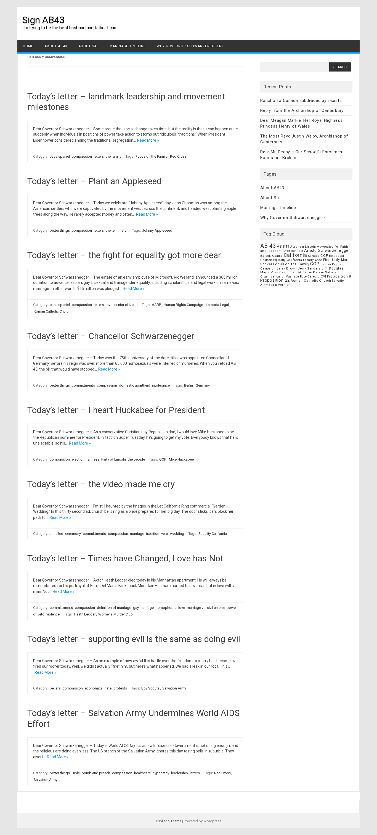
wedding (177, 534)
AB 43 (268, 245)
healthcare (142, 773)
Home (28, 46)
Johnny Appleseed (157, 230)
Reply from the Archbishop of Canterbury (302, 110)
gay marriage (143, 608)
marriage (137, 534)
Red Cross (178, 156)
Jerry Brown (286, 268)
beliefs (55, 688)
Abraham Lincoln (303, 247)
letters (99, 156)
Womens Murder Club (115, 614)
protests (120, 688)
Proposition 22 (275, 280)
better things (60, 230)
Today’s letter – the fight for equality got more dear (124, 255)
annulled (56, 534)
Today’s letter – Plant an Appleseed (94, 181)
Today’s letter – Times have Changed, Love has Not (125, 558)
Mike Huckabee (181, 459)
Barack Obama (271, 256)
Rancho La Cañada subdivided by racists (301, 100)
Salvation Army (174, 688)
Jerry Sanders (309, 268)
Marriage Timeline (128, 46)
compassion (82, 156)
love (109, 305)
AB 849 (283, 246)
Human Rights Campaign (183, 305)
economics (94, 688)
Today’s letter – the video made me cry (101, 484)
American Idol (293, 251)
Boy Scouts (150, 688)
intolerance (161, 385)
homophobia (166, 608)
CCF (324, 255)
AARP (156, 305)
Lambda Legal (217, 305)
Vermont (285, 285)
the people (136, 459)
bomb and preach (96, 773)
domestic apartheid (134, 385)
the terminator (117, 230)
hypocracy (161, 773)
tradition (152, 534)
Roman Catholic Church (52, 311)
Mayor (265, 272)
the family (113, 156)
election (78, 459)
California (295, 255)
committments (83, 385)
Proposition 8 (339, 276)
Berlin (188, 385)
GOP (162, 459)
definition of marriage (114, 608)
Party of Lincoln (113, 459)
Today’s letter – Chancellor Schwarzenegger (110, 336)
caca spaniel (60, 156)
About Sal (88, 46)
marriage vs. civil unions (206, 608)
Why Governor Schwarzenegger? (190, 46)
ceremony (73, 534)
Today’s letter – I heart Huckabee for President (116, 410)
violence (53, 614)
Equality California (212, 534)
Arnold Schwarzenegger (327, 250)
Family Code (312, 260)
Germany (203, 385)
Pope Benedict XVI (313, 276)
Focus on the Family (151, 156)
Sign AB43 (43, 19)
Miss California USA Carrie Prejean (297, 272)
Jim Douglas (333, 268)
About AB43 (55, 46)
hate (108, 688)
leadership (179, 773)
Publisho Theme (168, 821)
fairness (92, 459)
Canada (314, 256)
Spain (273, 285)
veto (164, 534)
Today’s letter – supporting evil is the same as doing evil (133, 639)
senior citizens (125, 305)
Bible (76, 773)
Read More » (148, 140)
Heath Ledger (84, 614)
